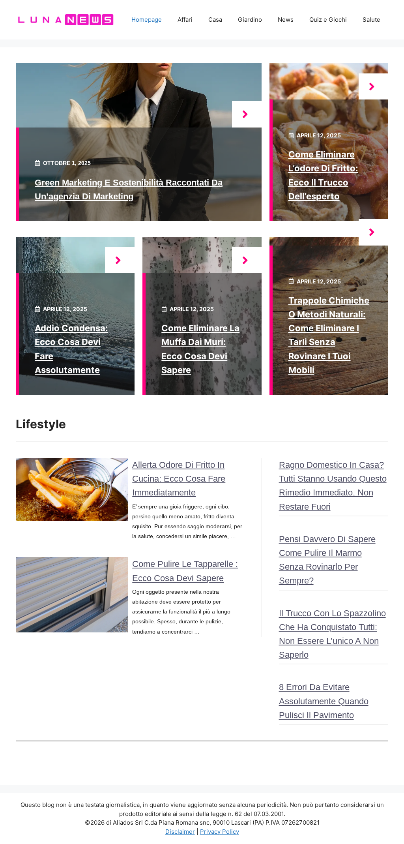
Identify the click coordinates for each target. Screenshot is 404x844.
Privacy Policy (219, 831)
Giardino (250, 19)
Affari (185, 19)
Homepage (146, 19)
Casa (215, 19)
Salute (371, 19)
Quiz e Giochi (328, 19)
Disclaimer (180, 831)
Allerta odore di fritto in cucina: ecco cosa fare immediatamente (178, 478)
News (286, 19)
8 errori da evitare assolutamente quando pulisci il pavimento (323, 701)
